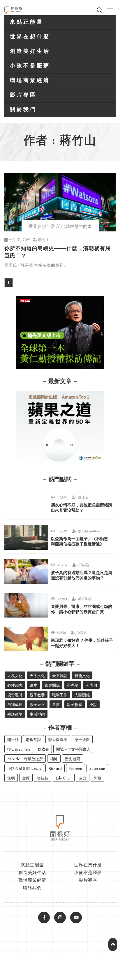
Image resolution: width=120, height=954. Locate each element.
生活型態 (37, 714)
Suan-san (97, 769)
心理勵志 (14, 686)
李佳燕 (83, 565)
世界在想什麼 (30, 37)
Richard (55, 769)
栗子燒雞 (82, 740)
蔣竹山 (44, 240)
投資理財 (14, 695)
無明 (11, 778)
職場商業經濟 (30, 80)
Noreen (75, 769)
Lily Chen (64, 778)
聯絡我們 (32, 888)
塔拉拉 (42, 778)
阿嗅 (97, 778)
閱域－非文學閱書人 (73, 749)
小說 (93, 705)
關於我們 (23, 110)
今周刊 (91, 686)
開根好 (13, 740)
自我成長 (14, 705)
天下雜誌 (59, 676)
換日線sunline (89, 531)
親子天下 (37, 705)
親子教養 (37, 695)
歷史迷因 (72, 759)
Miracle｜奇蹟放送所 (25, 759)
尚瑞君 (82, 633)
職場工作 (59, 695)
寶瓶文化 (82, 676)
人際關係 (82, 695)
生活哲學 (14, 714)
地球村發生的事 (76, 227)
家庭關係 (52, 686)
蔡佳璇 (83, 497)
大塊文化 (14, 676)
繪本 (33, 686)
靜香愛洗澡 (57, 740)
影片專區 (23, 95)
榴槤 (54, 759)
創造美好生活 (30, 51)
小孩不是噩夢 (30, 66)
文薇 (26, 778)
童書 (56, 705)
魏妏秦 (43, 749)
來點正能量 (26, 22)
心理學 (72, 686)
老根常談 (85, 599)
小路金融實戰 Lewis (24, 769)
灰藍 (83, 778)
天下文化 (37, 676)
